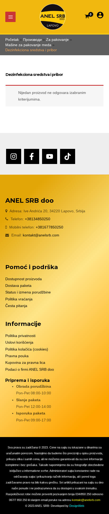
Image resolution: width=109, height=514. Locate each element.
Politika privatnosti (20, 336)
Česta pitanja (16, 306)
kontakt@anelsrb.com (41, 235)
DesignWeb (76, 505)
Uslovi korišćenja (19, 342)
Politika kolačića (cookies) (26, 349)
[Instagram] (13, 156)
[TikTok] (67, 156)
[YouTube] (49, 156)
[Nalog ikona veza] (100, 15)
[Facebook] (31, 156)
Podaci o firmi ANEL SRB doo (29, 370)
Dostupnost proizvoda (23, 279)
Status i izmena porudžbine (28, 292)
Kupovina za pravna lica (25, 363)
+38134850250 (37, 219)
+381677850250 (49, 227)
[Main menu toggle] (10, 17)
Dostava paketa (18, 286)
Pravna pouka (17, 356)
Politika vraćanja (19, 299)
